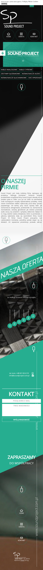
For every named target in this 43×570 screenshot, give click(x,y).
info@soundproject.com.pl (19, 375)
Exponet (22, 560)
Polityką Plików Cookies (30, 1)
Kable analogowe (9, 70)
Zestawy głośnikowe (10, 74)
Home (8, 36)
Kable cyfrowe (25, 70)
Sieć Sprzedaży (35, 78)
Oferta (21, 36)
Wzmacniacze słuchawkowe (13, 78)
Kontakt (34, 36)
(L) (28, 560)
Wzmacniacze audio (31, 74)
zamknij (4, 4)
